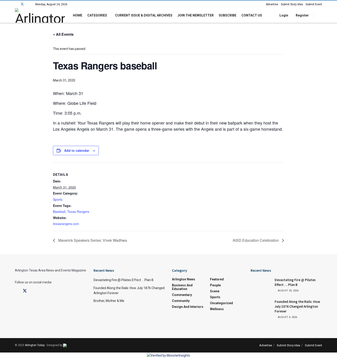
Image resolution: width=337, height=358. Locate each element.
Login (283, 15)
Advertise (272, 4)
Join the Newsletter (195, 15)
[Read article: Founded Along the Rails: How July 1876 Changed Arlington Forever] (261, 306)
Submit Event (314, 4)
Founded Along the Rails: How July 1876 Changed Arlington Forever (297, 306)
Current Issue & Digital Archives (143, 15)
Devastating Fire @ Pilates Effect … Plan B (124, 280)
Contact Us (251, 15)
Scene (214, 291)
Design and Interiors (187, 307)
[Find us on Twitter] (22, 4)
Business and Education (182, 287)
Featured (217, 279)
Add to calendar (76, 150)
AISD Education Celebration (256, 240)
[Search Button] (320, 15)
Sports (57, 199)
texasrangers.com (66, 223)
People (215, 285)
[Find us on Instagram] (28, 4)
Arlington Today (35, 345)
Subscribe (227, 15)
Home (77, 15)
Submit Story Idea (292, 4)
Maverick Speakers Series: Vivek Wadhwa (92, 240)
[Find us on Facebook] (16, 4)
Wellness (217, 309)
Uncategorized (221, 303)
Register (302, 15)
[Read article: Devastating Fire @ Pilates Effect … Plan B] (261, 284)
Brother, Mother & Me (109, 301)
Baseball (59, 211)
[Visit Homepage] (40, 15)
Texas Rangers (78, 211)
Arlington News (183, 279)
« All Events (63, 34)
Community (181, 301)
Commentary (182, 295)
